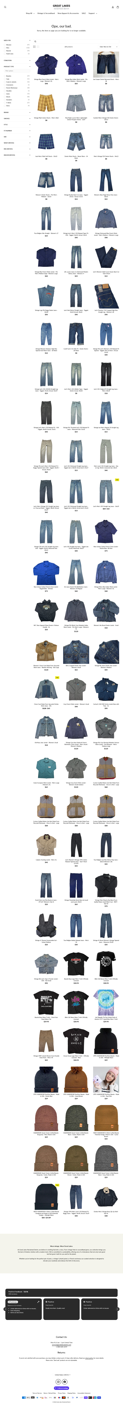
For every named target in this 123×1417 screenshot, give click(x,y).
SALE (84, 13)
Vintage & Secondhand (46, 13)
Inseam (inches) (9, 155)
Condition (8, 60)
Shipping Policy (71, 1393)
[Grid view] (34, 47)
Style (6, 124)
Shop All (29, 13)
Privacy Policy (62, 1393)
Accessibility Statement (84, 1393)
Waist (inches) (9, 143)
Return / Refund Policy (50, 1393)
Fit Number (8, 131)
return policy (89, 1358)
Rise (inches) (8, 149)
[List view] (38, 47)
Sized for (7, 40)
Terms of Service (37, 1393)
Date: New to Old (105, 47)
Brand (6, 112)
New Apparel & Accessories (68, 13)
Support (92, 13)
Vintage (7, 118)
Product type (9, 66)
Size (5, 137)
